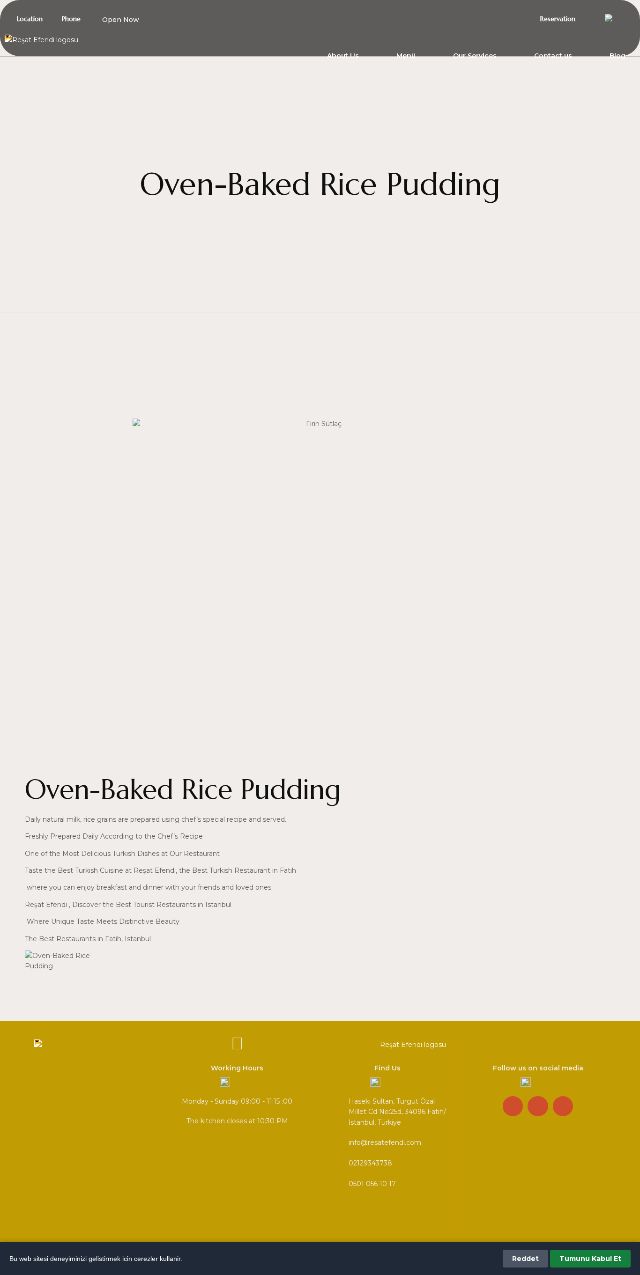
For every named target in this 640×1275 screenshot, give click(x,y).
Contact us (553, 56)
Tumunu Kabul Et (590, 1258)
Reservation (557, 19)
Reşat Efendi (46, 904)
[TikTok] (483, 18)
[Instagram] (500, 18)
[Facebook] (517, 18)
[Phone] (56, 18)
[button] (116, 20)
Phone (71, 19)
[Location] (11, 18)
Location (30, 19)
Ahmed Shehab (58, 413)
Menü (406, 56)
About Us (343, 56)
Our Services (475, 56)
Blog (617, 56)
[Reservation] (534, 18)
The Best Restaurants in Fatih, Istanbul (88, 939)
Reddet (525, 1258)
